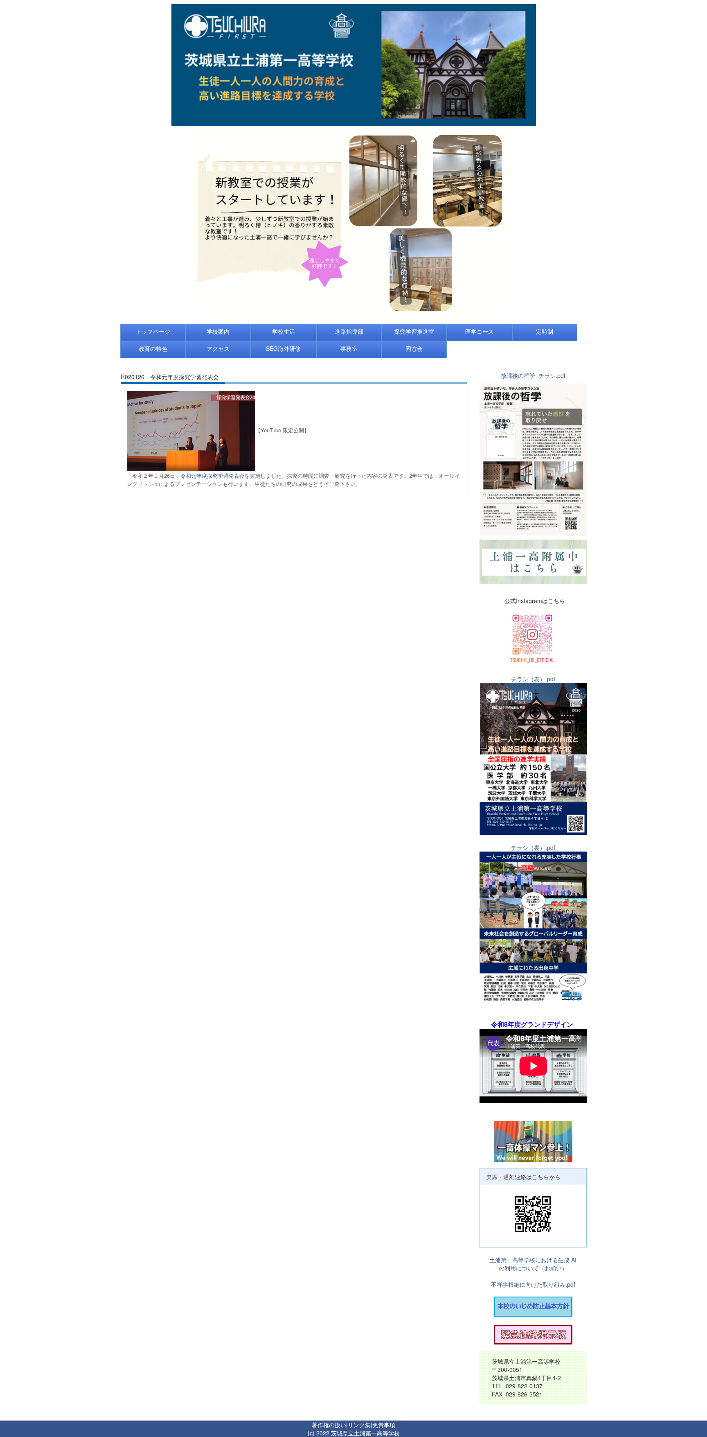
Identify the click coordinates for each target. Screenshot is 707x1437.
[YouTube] (191, 430)
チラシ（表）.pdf (533, 679)
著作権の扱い (329, 1425)
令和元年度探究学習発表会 (212, 475)
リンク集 (359, 1425)
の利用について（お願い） (533, 1268)
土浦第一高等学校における (523, 1260)
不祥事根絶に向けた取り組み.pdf (533, 1284)
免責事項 (383, 1425)
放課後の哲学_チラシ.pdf (533, 375)
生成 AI (567, 1260)
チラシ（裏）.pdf (533, 847)
